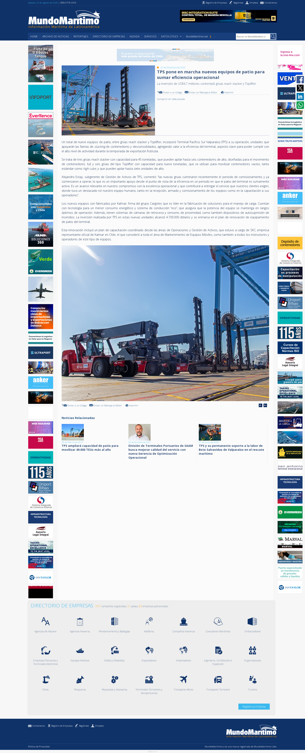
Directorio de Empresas (109, 36)
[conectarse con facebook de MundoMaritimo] (300, 79)
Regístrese (84, 725)
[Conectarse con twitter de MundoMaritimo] (300, 88)
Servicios (150, 36)
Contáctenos (38, 725)
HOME (34, 36)
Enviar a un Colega (172, 92)
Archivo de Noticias (55, 36)
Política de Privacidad (39, 746)
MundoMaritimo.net (197, 36)
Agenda (134, 36)
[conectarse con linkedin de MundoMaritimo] (300, 96)
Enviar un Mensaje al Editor (203, 92)
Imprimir (229, 92)
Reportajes (80, 36)
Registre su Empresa (254, 706)
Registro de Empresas (62, 725)
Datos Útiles (169, 36)
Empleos (99, 725)
